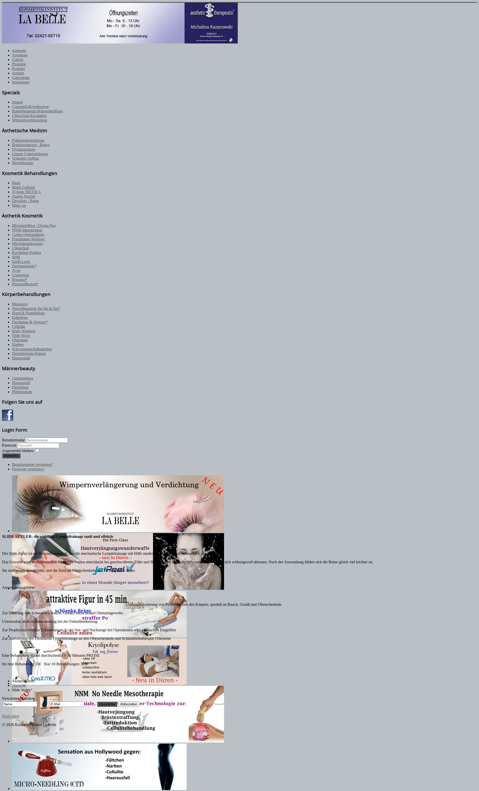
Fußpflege (20, 317)
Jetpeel (17, 102)
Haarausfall (21, 358)
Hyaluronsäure (23, 149)
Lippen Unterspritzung (30, 154)
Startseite (19, 50)
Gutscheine (21, 77)
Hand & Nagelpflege (28, 313)
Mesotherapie (22, 163)
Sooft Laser (21, 261)
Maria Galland (23, 187)
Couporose (20, 275)
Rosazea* (19, 279)
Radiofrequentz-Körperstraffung (37, 111)
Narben (18, 344)
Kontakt (18, 68)
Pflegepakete (22, 392)
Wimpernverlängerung (29, 120)
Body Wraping (23, 331)
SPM (16, 257)
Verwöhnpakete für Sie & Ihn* (36, 308)
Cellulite (18, 326)
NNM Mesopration (27, 230)
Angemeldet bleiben (18, 451)
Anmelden (11, 456)
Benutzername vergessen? (32, 464)
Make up (19, 205)
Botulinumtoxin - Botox (31, 145)
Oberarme (20, 340)
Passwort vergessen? (28, 469)
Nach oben (10, 716)
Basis (16, 183)
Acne (16, 270)
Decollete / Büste (25, 201)
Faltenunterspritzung (28, 140)
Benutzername (13, 440)
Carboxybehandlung (28, 234)
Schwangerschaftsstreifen (32, 349)
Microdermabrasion (27, 243)
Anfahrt (18, 73)
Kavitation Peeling (26, 252)
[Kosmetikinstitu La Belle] (7, 419)
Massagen (20, 304)
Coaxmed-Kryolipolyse (30, 106)
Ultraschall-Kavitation (29, 115)
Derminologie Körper (29, 353)
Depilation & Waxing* (30, 322)
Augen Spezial (23, 196)
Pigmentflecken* (25, 284)
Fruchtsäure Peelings (28, 239)
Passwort (9, 445)
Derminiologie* (24, 266)
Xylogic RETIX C (26, 192)
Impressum (20, 82)
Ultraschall (20, 248)
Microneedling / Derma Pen (34, 225)
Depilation (20, 387)
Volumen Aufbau (25, 158)
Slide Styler (21, 335)
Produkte (19, 64)
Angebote (19, 55)
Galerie (17, 59)
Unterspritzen (22, 378)
